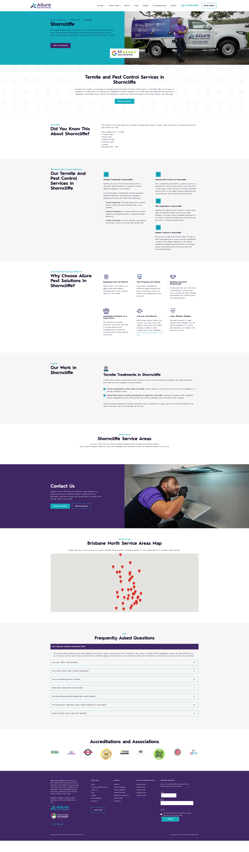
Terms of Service (182, 834)
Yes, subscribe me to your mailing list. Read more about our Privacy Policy (177, 814)
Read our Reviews (125, 55)
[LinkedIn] (58, 824)
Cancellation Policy (193, 834)
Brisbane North (75, 20)
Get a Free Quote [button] (60, 45)
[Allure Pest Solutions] (45, 5)
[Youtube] (62, 824)
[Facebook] (51, 824)
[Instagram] (55, 824)
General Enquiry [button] (81, 506)
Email (162, 800)
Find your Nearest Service (58, 20)
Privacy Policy (173, 834)
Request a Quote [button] (124, 101)
